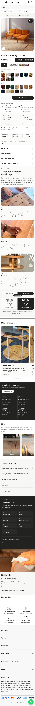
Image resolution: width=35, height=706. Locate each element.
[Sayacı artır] (9, 97)
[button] (17, 7)
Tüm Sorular (7, 491)
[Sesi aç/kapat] (26, 360)
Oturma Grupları (12, 11)
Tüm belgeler (6, 391)
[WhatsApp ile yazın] (31, 702)
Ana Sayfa (3, 11)
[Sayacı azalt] (2, 97)
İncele (5, 544)
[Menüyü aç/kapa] (2, 2)
